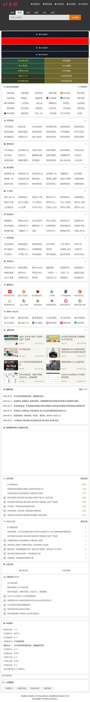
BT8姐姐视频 (19, 675)
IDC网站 (10, 191)
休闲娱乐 (10, 214)
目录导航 (10, 120)
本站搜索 (75, 18)
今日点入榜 (10, 521)
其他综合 (10, 261)
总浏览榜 (9, 478)
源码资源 (24, 570)
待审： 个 (83, 389)
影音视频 (10, 167)
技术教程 (67, 570)
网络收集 (10, 238)
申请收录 (83, 87)
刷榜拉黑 (84, 478)
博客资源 (10, 144)
